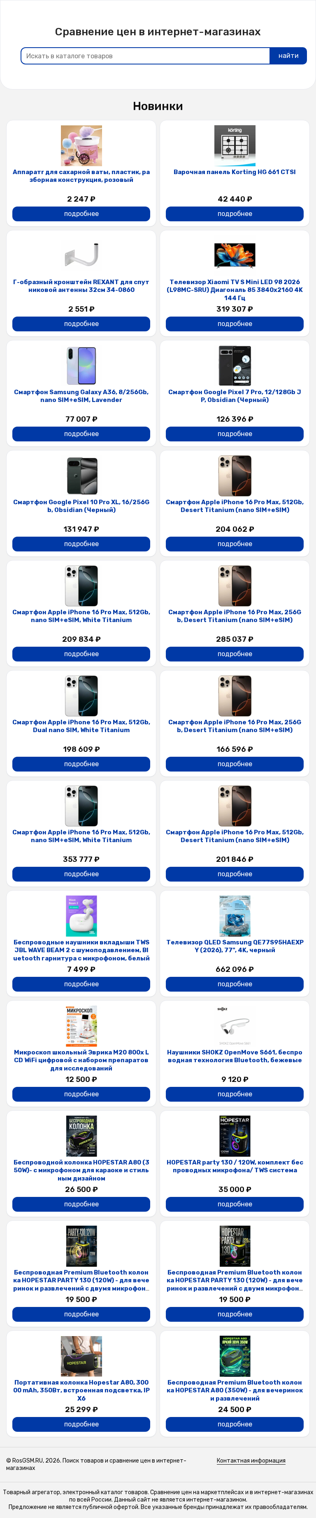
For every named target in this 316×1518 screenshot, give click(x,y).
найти (289, 56)
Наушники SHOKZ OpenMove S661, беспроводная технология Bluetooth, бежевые (234, 1056)
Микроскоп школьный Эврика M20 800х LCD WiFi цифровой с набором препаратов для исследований (81, 1060)
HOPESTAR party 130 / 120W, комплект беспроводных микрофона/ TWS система (235, 1166)
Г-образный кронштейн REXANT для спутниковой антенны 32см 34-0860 (81, 286)
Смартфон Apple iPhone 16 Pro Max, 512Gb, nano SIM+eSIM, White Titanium (81, 616)
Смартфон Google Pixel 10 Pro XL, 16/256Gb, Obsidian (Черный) (81, 506)
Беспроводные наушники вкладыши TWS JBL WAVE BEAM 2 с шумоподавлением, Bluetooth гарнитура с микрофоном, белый (81, 950)
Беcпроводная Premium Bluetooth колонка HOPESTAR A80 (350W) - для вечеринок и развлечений (235, 1390)
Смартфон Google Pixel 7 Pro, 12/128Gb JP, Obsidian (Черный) (234, 396)
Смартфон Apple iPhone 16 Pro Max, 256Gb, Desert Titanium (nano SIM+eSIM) (234, 616)
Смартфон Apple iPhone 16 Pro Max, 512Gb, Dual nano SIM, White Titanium (81, 726)
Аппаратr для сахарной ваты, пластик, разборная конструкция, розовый (81, 176)
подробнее (81, 214)
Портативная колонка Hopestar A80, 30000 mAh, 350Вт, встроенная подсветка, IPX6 (81, 1390)
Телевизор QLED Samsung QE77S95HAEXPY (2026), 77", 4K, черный (235, 946)
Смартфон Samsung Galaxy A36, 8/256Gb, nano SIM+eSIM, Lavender (81, 396)
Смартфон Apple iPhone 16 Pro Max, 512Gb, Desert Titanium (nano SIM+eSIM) (235, 506)
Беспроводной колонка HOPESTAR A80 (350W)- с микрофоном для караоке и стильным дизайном (81, 1170)
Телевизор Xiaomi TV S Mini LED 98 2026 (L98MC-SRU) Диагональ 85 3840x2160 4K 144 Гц (235, 290)
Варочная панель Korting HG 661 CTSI (235, 172)
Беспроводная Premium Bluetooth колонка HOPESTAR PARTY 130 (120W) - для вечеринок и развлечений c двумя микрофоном (81, 1284)
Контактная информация (251, 1460)
